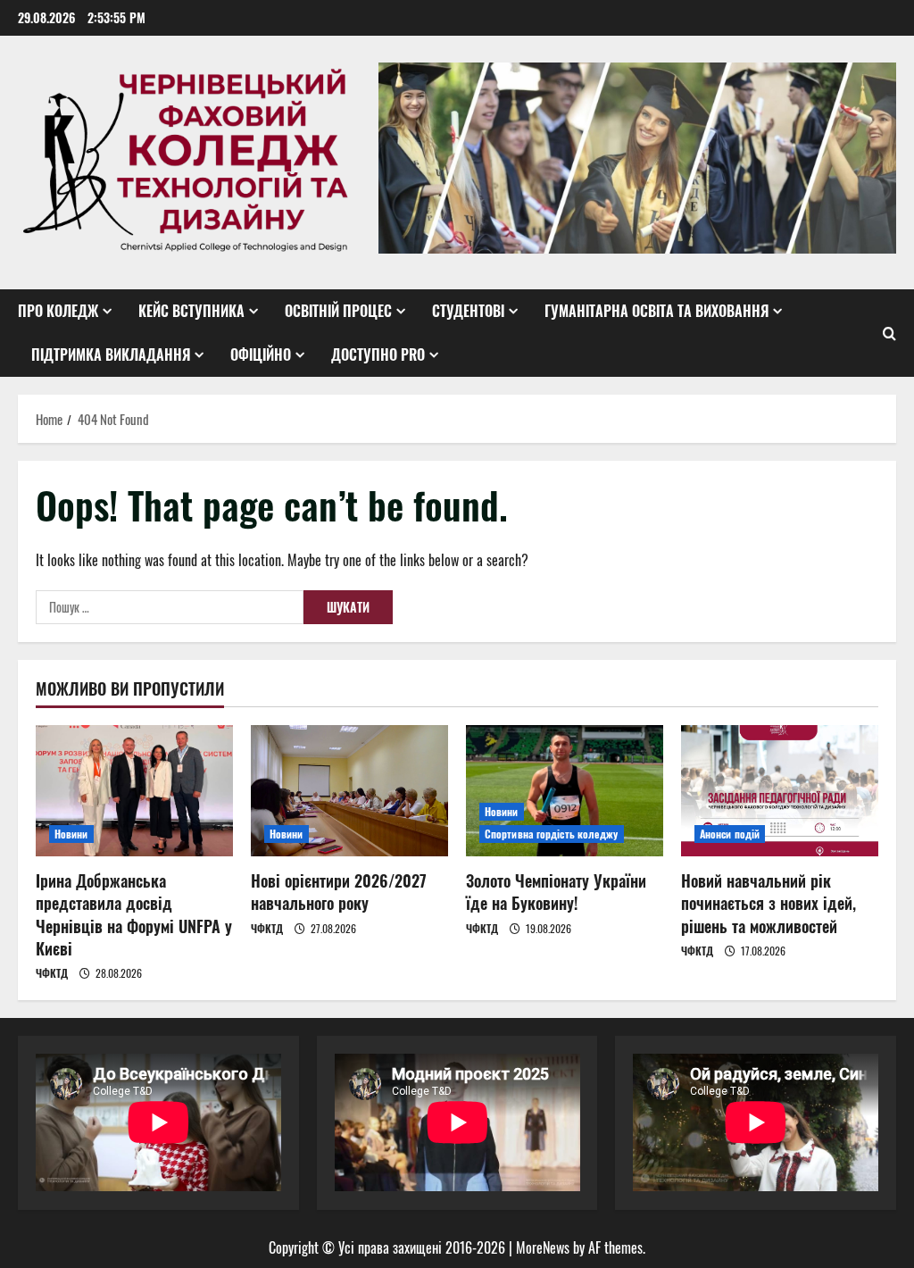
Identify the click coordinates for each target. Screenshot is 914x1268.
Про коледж (58, 310)
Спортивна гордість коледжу (552, 833)
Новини (71, 833)
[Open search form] (889, 333)
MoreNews (542, 1247)
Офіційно (260, 354)
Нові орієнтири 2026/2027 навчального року (339, 891)
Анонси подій (730, 833)
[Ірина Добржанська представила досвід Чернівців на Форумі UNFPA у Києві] (134, 790)
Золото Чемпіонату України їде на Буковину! (556, 891)
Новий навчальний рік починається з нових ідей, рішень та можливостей (768, 903)
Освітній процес (338, 310)
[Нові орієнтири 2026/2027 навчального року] (349, 790)
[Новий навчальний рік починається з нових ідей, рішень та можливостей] (779, 790)
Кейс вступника (191, 310)
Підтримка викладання (110, 354)
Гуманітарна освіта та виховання (656, 310)
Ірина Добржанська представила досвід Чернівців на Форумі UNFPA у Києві (134, 914)
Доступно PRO (378, 354)
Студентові (468, 310)
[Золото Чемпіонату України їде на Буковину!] (564, 790)
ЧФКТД (52, 972)
